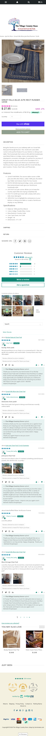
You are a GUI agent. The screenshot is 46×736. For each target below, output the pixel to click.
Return (6, 234)
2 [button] (20, 617)
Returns (5, 704)
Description (8, 142)
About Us (23, 706)
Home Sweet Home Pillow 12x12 (36, 650)
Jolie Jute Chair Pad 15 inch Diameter (17, 445)
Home (2, 36)
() (41, 2)
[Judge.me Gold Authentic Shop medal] (12, 687)
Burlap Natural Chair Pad (14, 337)
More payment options (23, 129)
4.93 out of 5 (28, 257)
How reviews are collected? (10, 623)
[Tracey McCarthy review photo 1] (7, 468)
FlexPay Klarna (37, 704)
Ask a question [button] (23, 285)
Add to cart (23, 132)
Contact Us (28, 704)
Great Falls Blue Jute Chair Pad (15, 391)
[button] (6, 106)
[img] (6, 340)
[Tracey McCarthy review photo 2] (18, 468)
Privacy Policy (20, 704)
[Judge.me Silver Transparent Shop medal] (33, 687)
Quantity (4, 117)
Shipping (6, 227)
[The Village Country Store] (23, 23)
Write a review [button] (23, 279)
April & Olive (9, 36)
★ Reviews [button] (23, 734)
